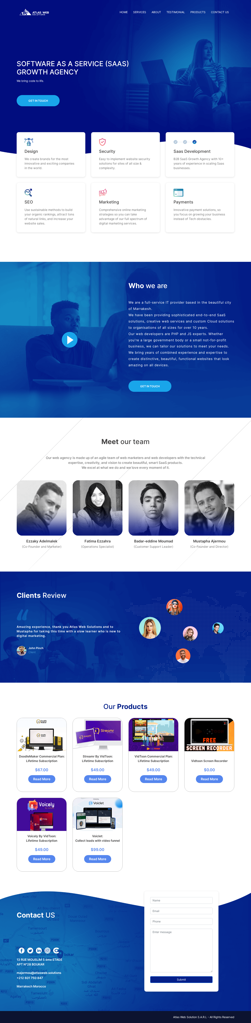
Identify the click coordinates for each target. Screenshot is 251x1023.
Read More (41, 779)
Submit (181, 979)
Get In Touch (38, 100)
